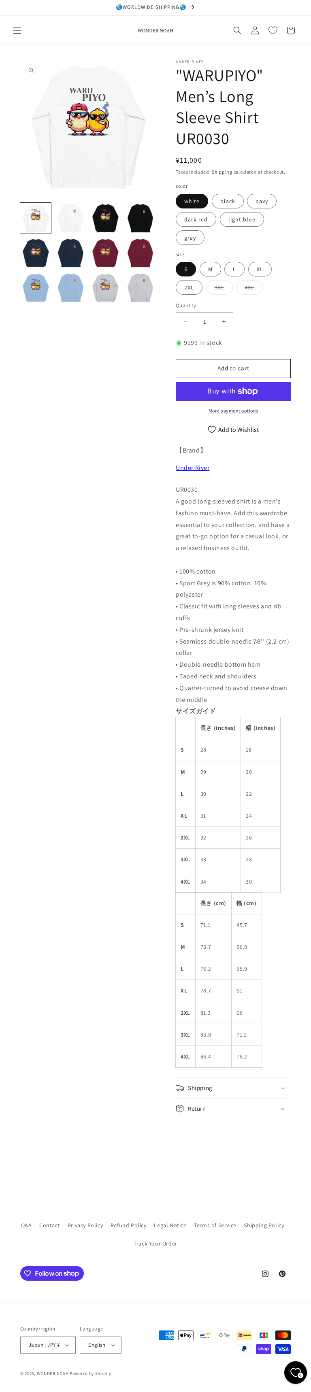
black (227, 201)
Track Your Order (155, 1243)
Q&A (26, 1225)
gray (190, 237)
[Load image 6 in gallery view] (70, 253)
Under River (193, 467)
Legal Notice (170, 1225)
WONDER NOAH (53, 1373)
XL (260, 269)
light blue (242, 219)
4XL (254, 289)
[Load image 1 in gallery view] (35, 218)
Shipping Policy (264, 1225)
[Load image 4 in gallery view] (140, 218)
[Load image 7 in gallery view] (105, 253)
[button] (17, 30)
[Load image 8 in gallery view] (140, 253)
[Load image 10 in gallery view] (70, 287)
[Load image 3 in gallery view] (105, 218)
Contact (49, 1225)
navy (262, 201)
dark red (196, 219)
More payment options (233, 411)
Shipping (222, 172)
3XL (224, 289)
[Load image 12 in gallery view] (140, 287)
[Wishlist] (273, 30)
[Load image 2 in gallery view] (70, 218)
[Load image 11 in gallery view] (105, 287)
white (192, 201)
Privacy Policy (85, 1225)
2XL (189, 287)
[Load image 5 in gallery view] (35, 253)
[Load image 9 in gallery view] (35, 287)
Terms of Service (215, 1225)
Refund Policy (129, 1225)
